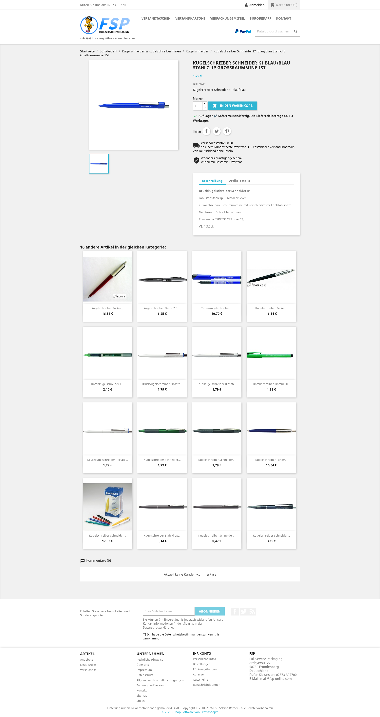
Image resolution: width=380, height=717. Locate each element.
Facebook (235, 612)
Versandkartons (190, 18)
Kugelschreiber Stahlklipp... (162, 535)
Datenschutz (145, 675)
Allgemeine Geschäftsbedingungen (160, 680)
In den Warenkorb (232, 105)
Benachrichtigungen (206, 685)
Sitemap (142, 695)
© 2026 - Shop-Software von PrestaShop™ (190, 712)
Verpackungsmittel (227, 18)
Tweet (217, 131)
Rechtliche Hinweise (150, 659)
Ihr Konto (202, 653)
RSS (252, 612)
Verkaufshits (88, 670)
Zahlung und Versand (151, 685)
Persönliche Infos (204, 659)
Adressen (199, 674)
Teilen (206, 131)
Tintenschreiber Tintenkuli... (271, 384)
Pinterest (227, 131)
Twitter (244, 612)
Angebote (86, 659)
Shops (141, 701)
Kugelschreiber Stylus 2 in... (162, 308)
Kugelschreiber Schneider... (162, 460)
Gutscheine (200, 679)
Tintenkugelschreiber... (216, 308)
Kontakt (283, 18)
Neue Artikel (88, 665)
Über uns (143, 665)
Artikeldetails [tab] (239, 181)
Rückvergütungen (205, 669)
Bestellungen (202, 664)
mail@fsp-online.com (276, 678)
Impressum (144, 670)
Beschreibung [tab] (212, 181)
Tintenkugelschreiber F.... (107, 384)
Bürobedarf (260, 18)
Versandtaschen (156, 18)
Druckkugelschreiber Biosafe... (162, 384)
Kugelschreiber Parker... (107, 308)
